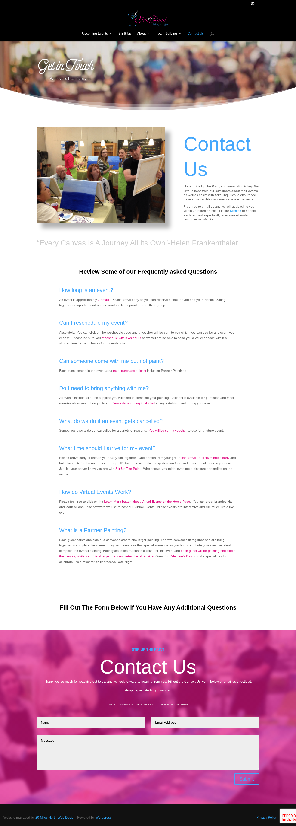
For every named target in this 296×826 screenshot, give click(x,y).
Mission (235, 211)
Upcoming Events (95, 33)
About (141, 33)
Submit (247, 779)
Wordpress (103, 817)
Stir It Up (124, 33)
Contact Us (196, 33)
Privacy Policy (266, 817)
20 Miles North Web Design (55, 817)
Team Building (166, 33)
